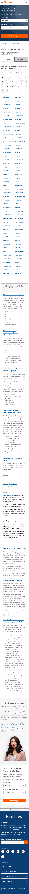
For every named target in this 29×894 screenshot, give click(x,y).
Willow (18, 270)
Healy (5, 156)
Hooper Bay (19, 160)
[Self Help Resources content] (26, 871)
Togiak (18, 248)
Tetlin (5, 248)
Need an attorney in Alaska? (12, 580)
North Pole (7, 207)
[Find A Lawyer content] (26, 867)
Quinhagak (19, 218)
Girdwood (19, 149)
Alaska (18, 43)
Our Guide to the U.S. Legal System (11, 728)
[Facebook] (2, 851)
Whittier (6, 270)
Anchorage (7, 105)
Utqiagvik (7, 262)
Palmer (18, 207)
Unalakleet (7, 259)
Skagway (18, 233)
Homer (18, 156)
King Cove (7, 178)
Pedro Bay (7, 211)
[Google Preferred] (2, 856)
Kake (17, 167)
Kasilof (18, 171)
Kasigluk (6, 171)
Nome (6, 204)
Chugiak (6, 116)
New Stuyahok (20, 196)
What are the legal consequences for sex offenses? (10, 333)
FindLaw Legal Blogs (9, 495)
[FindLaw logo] (9, 2)
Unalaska (19, 259)
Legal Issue (4, 17)
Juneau (6, 167)
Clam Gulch (19, 116)
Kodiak (18, 182)
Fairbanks (19, 138)
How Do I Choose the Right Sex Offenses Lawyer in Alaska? (13, 621)
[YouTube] (7, 851)
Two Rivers (19, 255)
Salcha (6, 222)
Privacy (9, 890)
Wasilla (18, 266)
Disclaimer (15, 890)
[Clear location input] (26, 28)
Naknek (6, 196)
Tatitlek (18, 244)
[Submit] (26, 842)
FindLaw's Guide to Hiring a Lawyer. (14, 725)
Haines (18, 152)
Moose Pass (7, 193)
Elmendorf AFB (8, 134)
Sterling (6, 240)
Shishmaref (19, 229)
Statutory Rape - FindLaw (10, 484)
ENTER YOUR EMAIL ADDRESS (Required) (11, 839)
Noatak (18, 200)
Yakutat (18, 273)
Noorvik (18, 204)
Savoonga (7, 226)
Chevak (18, 112)
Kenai (6, 174)
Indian (18, 163)
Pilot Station (8, 215)
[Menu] (2, 2)
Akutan (18, 97)
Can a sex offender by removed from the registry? (13, 370)
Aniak (18, 105)
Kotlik (6, 185)
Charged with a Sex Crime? (12, 548)
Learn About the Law (7, 712)
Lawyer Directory (5, 43)
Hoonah (6, 160)
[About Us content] (26, 862)
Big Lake (18, 108)
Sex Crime (13, 43)
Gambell (6, 149)
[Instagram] (18, 851)
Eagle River (7, 130)
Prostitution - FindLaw (9, 487)
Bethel (6, 108)
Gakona (18, 145)
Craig (5, 123)
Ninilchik (7, 200)
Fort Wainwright (21, 141)
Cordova (18, 119)
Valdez (18, 262)
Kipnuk (18, 178)
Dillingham (7, 127)
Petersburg (19, 211)
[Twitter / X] (12, 851)
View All (12, 91)
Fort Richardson (9, 141)
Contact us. (16, 829)
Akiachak (7, 97)
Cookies (23, 890)
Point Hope (19, 215)
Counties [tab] (21, 59)
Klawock (6, 182)
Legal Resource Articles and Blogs (12, 459)
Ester (5, 138)
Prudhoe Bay (8, 218)
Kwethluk (7, 189)
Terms (3, 890)
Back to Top (15, 810)
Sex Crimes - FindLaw (9, 481)
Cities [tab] (8, 59)
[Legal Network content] (26, 881)
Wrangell (6, 273)
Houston (6, 163)
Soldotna (6, 237)
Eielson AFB (19, 130)
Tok (5, 251)
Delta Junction (20, 123)
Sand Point (19, 222)
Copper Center (8, 119)
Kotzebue (19, 185)
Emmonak (19, 134)
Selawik (18, 226)
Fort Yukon (7, 145)
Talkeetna (7, 244)
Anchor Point (20, 101)
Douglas (18, 127)
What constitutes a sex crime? (13, 295)
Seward (6, 229)
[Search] (26, 2)
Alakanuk (7, 101)
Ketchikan (19, 174)
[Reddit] (23, 851)
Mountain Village (21, 193)
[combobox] (14, 20)
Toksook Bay (20, 251)
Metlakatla (19, 189)
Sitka (5, 233)
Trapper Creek (8, 255)
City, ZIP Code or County (8, 25)
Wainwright (7, 266)
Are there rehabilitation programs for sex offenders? (12, 411)
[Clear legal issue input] (26, 20)
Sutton (18, 240)
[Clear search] (24, 785)
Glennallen (7, 152)
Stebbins (18, 237)
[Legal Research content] (26, 876)
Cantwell (6, 112)
